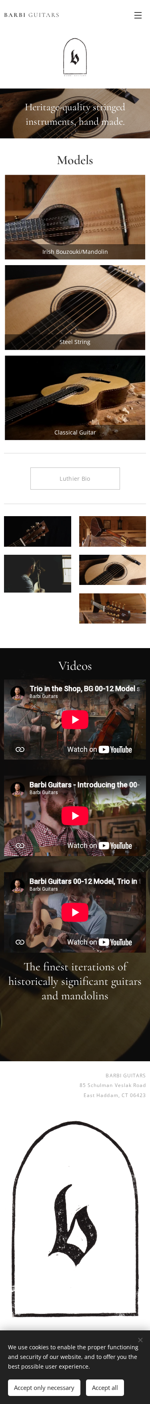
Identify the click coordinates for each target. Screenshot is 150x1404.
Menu (138, 15)
